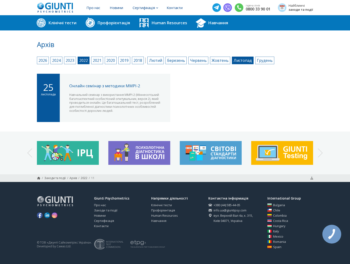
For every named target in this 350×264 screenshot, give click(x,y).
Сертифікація (144, 7)
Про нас (93, 7)
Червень (198, 60)
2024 (56, 60)
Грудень (265, 60)
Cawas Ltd (63, 246)
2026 (43, 60)
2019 (124, 60)
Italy (276, 231)
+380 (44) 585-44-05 (227, 205)
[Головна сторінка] (38, 178)
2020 (110, 60)
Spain (277, 247)
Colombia (280, 215)
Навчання (158, 221)
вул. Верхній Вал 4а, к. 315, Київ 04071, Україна (233, 218)
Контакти (175, 7)
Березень (176, 60)
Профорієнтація (163, 210)
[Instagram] (54, 215)
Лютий (155, 60)
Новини (116, 7)
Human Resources (164, 215)
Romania (279, 242)
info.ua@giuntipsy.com (230, 210)
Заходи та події (55, 178)
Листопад (243, 60)
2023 (70, 60)
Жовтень (220, 60)
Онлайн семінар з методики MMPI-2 (104, 85)
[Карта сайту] (311, 178)
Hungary (279, 226)
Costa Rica (280, 221)
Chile (276, 210)
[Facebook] (40, 215)
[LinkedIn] (47, 215)
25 (48, 88)
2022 (83, 60)
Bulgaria (279, 205)
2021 (97, 60)
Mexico (278, 236)
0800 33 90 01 (258, 9)
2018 (138, 60)
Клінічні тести (161, 205)
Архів (73, 178)
